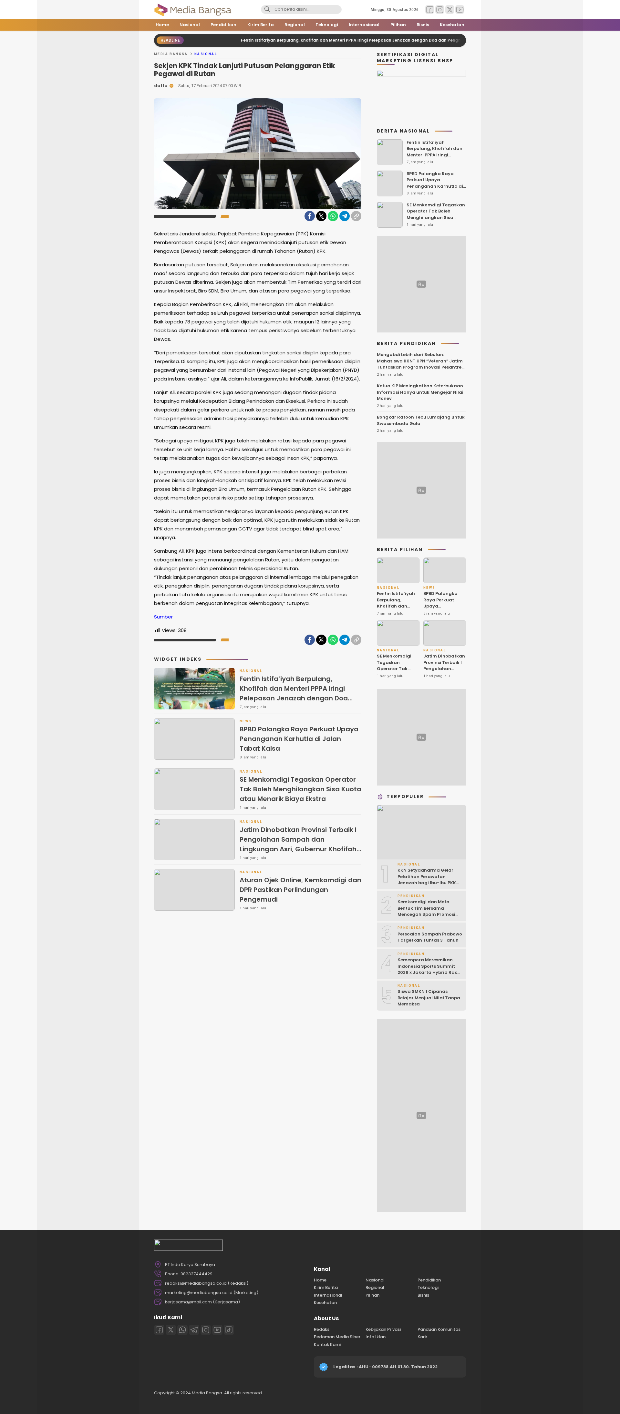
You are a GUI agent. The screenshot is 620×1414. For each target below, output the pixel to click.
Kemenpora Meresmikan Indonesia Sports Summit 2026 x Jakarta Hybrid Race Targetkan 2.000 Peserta (429, 969)
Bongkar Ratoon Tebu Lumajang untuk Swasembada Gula (421, 420)
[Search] (267, 9)
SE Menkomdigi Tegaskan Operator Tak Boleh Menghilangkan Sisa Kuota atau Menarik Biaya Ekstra (300, 789)
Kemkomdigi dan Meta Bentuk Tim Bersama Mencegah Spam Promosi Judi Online (426, 911)
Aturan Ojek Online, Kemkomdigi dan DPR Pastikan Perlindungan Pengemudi (300, 889)
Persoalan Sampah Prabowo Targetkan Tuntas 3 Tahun (430, 937)
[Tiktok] (229, 1330)
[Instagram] (206, 1330)
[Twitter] (321, 216)
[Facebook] (310, 216)
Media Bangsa (171, 54)
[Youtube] (217, 1330)
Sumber (163, 616)
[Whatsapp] (182, 1330)
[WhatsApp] (333, 216)
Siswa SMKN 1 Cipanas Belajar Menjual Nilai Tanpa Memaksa (429, 997)
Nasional (205, 54)
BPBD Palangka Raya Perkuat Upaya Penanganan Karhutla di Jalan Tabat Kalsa (299, 739)
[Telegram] (344, 216)
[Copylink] (356, 216)
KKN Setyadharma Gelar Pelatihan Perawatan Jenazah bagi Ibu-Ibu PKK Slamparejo (427, 879)
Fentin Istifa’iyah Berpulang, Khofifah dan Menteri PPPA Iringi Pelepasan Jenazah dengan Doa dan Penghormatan (322, 40)
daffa (161, 86)
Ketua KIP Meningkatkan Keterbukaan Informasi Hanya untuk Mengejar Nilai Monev (420, 392)
